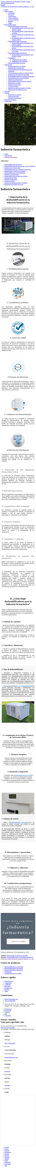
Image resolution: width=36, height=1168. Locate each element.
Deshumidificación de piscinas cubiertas (19, 81)
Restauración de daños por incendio (18, 74)
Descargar (11, 14)
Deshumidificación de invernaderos (18, 78)
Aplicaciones (8, 64)
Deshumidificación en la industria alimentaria (21, 76)
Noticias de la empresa (14, 94)
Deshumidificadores (10, 24)
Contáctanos (8, 101)
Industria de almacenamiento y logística (19, 88)
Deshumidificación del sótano (16, 66)
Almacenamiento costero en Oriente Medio (20, 73)
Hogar (6, 9)
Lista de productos (13, 19)
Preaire (6, 686)
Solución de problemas (14, 98)
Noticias (6, 93)
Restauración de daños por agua (17, 89)
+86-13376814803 (15, 1)
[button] (18, 941)
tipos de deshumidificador (23, 686)
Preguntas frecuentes (10, 99)
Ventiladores (11, 58)
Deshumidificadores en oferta (16, 63)
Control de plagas (13, 86)
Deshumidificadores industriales (17, 41)
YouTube (7, 1085)
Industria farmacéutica (14, 84)
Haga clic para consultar (8, 1027)
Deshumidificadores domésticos (17, 53)
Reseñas (10, 21)
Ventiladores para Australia (19, 61)
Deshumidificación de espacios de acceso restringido (19, 166)
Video (10, 23)
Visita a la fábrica (13, 18)
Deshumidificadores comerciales (17, 26)
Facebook (7, 1071)
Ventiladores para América (19, 59)
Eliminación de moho (14, 83)
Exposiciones (12, 16)
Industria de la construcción (16, 68)
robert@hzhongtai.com (11, 999)
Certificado (11, 13)
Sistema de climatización (15, 79)
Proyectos (7, 91)
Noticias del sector (13, 96)
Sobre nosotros (8, 11)
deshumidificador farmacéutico (19, 822)
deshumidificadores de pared (23, 775)
